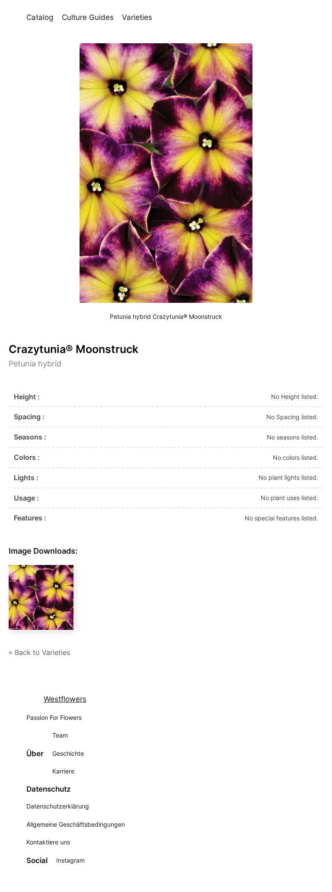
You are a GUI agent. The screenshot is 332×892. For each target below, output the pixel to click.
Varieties (137, 17)
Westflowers (65, 699)
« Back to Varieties (39, 652)
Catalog (39, 17)
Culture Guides (88, 17)
